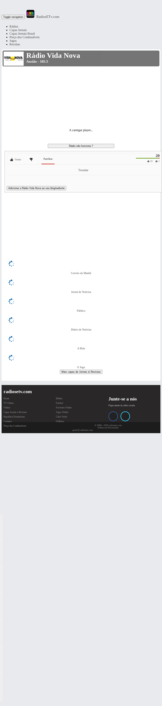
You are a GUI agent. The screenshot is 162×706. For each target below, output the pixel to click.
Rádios (13, 26)
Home (6, 398)
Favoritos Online (64, 407)
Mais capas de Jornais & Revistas (81, 371)
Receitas (14, 44)
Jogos (13, 40)
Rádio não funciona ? (81, 145)
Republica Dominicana (14, 416)
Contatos (8, 421)
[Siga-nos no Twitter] (125, 416)
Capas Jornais (18, 30)
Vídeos (7, 407)
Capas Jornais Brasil (22, 33)
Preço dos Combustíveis (24, 37)
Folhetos (60, 421)
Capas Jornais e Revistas (15, 412)
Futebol (59, 403)
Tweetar (83, 170)
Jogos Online (62, 412)
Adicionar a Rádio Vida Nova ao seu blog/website (36, 188)
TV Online (9, 403)
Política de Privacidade (108, 427)
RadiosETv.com (47, 17)
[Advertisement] (81, 97)
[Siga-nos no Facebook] (113, 416)
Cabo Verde (61, 416)
